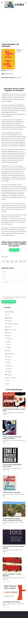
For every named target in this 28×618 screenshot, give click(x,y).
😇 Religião (8, 371)
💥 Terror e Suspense (10, 377)
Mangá (7, 383)
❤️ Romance (8, 374)
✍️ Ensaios (18, 77)
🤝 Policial (7, 362)
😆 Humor (8, 350)
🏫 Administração (9, 311)
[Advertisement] (14, 23)
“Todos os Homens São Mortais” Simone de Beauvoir (12, 437)
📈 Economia (8, 338)
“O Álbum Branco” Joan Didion (12, 492)
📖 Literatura (8, 356)
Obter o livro (14, 250)
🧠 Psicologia (8, 365)
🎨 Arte (7, 314)
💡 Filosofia (8, 347)
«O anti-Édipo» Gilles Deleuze (11, 602)
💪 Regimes (8, 368)
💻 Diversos (8, 335)
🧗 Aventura (8, 320)
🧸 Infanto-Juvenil (10, 353)
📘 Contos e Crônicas (10, 329)
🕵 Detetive (8, 332)
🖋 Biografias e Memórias (11, 323)
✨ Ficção (7, 344)
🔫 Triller (7, 380)
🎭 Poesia (7, 359)
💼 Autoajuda (8, 317)
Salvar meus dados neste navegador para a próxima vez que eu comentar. (14, 298)
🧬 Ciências (8, 326)
